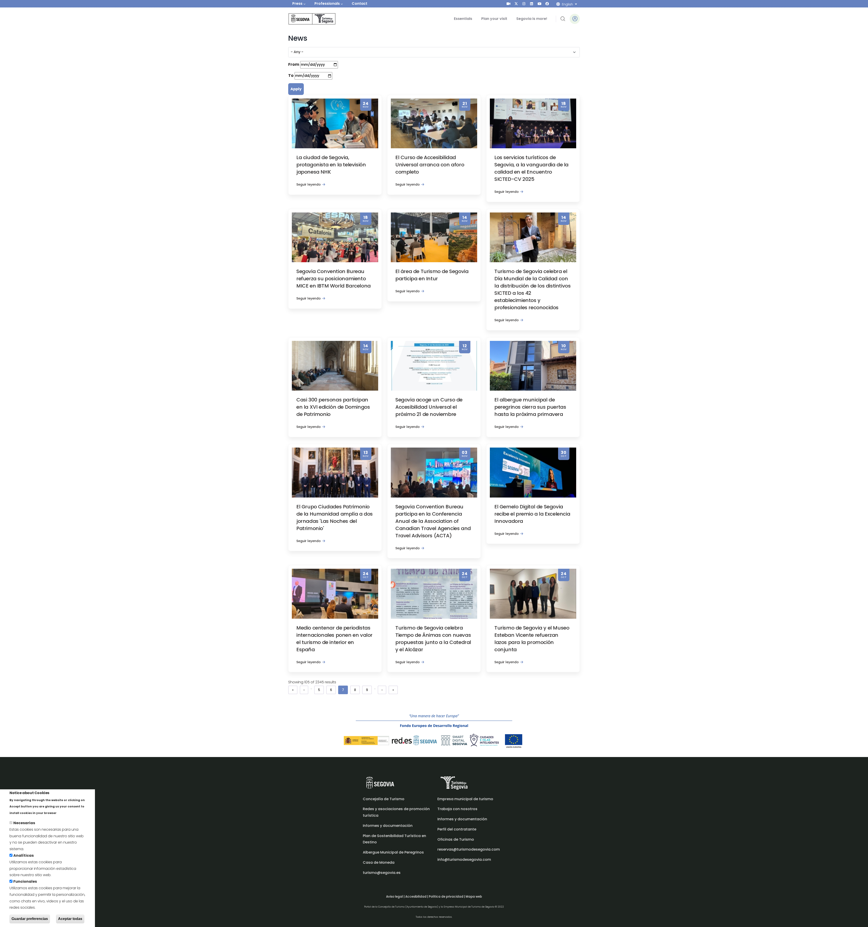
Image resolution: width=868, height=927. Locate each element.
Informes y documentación (462, 819)
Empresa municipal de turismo (465, 799)
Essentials (463, 18)
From (293, 64)
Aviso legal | (395, 896)
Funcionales (25, 881)
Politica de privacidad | (447, 896)
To (291, 75)
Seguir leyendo (308, 184)
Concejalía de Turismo (383, 799)
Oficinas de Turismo (455, 839)
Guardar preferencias (30, 919)
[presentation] (508, 3)
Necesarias (24, 823)
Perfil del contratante (456, 829)
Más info (65, 812)
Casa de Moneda (378, 862)
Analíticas (23, 855)
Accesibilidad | (417, 896)
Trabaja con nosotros (457, 808)
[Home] (305, 19)
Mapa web (474, 896)
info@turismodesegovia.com (464, 859)
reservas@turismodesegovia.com (468, 849)
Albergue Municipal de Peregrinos (393, 852)
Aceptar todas (70, 919)
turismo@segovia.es (382, 872)
